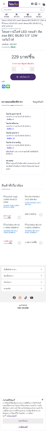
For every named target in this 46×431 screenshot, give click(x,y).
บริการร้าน (16, 17)
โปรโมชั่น (6, 17)
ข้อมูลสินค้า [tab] (38, 102)
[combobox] (20, 9)
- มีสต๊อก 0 (10, 119)
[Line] (36, 4)
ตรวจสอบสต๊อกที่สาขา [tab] (12, 102)
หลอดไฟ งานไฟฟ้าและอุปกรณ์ (11, 28)
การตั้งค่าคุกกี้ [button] (23, 427)
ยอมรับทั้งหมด (23, 421)
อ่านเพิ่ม (19, 217)
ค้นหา (41, 9)
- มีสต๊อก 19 (10, 138)
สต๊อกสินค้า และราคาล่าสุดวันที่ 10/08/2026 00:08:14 (22, 153)
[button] (42, 24)
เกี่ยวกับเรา (39, 17)
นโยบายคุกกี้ (11, 416)
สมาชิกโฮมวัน (28, 17)
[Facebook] (32, 4)
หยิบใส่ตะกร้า (25, 77)
